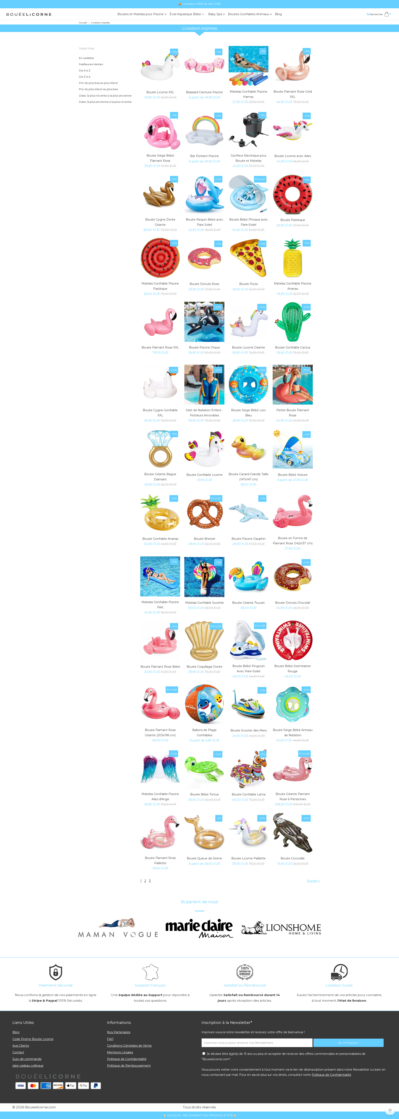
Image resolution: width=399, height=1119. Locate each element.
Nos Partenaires (118, 1032)
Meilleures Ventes (91, 64)
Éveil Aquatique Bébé (186, 14)
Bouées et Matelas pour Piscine (140, 14)
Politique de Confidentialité (127, 1059)
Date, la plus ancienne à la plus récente (105, 101)
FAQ (110, 1039)
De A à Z (84, 70)
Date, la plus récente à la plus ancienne (105, 95)
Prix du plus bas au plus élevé (98, 83)
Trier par (86, 48)
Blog (278, 14)
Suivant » (313, 881)
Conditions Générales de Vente (129, 1046)
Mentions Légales (120, 1052)
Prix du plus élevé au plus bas (98, 89)
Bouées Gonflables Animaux (249, 14)
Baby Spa (215, 14)
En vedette (86, 58)
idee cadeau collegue (27, 1065)
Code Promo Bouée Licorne (32, 1039)
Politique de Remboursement (129, 1065)
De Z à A (84, 76)
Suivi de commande (27, 1059)
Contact (18, 1052)
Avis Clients (20, 1046)
